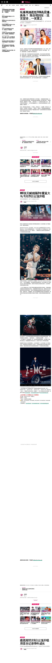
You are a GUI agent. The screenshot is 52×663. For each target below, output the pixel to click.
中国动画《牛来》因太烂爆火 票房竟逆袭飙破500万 (8, 51)
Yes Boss (35, 600)
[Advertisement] (35, 89)
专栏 (32, 5)
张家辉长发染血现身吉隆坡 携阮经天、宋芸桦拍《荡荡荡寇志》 (8, 33)
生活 (7, 23)
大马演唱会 (36, 585)
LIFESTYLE (21, 5)
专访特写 (26, 5)
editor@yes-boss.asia (37, 113)
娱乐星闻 (13, 5)
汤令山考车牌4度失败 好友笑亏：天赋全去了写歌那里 (8, 29)
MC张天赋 (32, 585)
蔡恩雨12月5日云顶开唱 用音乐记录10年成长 (8, 21)
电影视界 (17, 5)
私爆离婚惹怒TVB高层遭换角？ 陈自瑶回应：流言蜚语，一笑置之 (8, 11)
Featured (28, 585)
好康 (30, 5)
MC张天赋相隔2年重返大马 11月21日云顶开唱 (8, 17)
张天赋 (40, 585)
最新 (9, 5)
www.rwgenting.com (44, 392)
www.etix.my (27, 392)
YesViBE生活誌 (37, 5)
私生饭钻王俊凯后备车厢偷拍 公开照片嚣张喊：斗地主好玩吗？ (8, 41)
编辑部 (25, 25)
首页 (7, 5)
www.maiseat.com (34, 392)
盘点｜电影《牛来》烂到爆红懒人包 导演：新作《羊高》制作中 (8, 37)
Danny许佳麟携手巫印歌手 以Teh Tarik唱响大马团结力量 (8, 25)
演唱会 (43, 585)
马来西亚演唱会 (46, 585)
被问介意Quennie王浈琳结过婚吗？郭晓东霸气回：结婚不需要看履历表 (8, 46)
